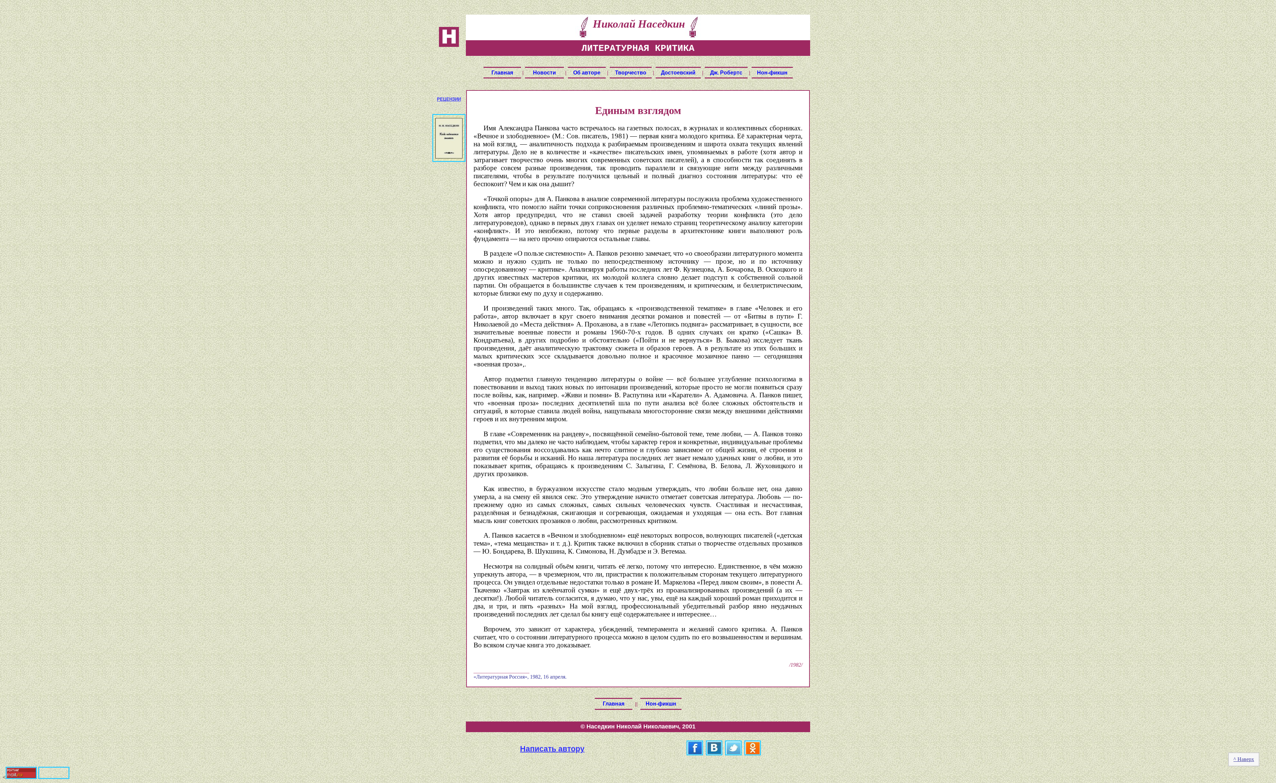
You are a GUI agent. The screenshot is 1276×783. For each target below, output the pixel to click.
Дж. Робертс (726, 72)
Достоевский (678, 72)
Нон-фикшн (772, 72)
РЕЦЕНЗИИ (449, 99)
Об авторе (586, 72)
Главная (502, 72)
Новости (544, 72)
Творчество (630, 72)
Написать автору (552, 748)
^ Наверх (1243, 759)
